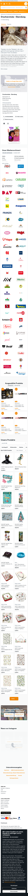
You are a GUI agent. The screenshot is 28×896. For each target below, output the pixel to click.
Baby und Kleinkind (5, 803)
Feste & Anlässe (4, 805)
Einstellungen (14, 885)
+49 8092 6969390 (9, 116)
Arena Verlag (5, 161)
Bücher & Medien (4, 806)
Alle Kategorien (3, 11)
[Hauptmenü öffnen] (1, 3)
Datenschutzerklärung (9, 882)
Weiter (13, 698)
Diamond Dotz (17, 159)
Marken (2, 808)
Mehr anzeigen (4, 69)
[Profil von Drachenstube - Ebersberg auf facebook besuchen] (4, 123)
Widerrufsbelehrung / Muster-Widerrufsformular (14, 772)
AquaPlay (4, 159)
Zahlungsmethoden (14, 778)
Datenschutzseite (11, 87)
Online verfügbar (7, 153)
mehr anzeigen (5, 163)
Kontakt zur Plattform (5, 788)
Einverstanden (14, 891)
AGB (2, 789)
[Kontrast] (4, 3)
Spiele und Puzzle (4, 802)
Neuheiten (10, 11)
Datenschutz (3, 791)
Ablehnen (14, 888)
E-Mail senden (20, 116)
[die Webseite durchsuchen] (26, 7)
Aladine (3, 156)
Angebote (16, 11)
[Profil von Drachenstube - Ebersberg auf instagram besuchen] (8, 123)
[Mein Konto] (6, 3)
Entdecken (3, 24)
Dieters (15, 161)
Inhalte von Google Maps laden (14, 81)
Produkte (9, 24)
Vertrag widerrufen (6, 812)
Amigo (3, 158)
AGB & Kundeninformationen (17, 770)
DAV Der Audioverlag (19, 156)
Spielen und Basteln (5, 800)
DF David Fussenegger (19, 158)
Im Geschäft (16, 153)
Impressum (6, 770)
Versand (20, 775)
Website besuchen (9, 119)
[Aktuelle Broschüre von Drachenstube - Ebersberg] (14, 134)
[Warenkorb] (9, 3)
